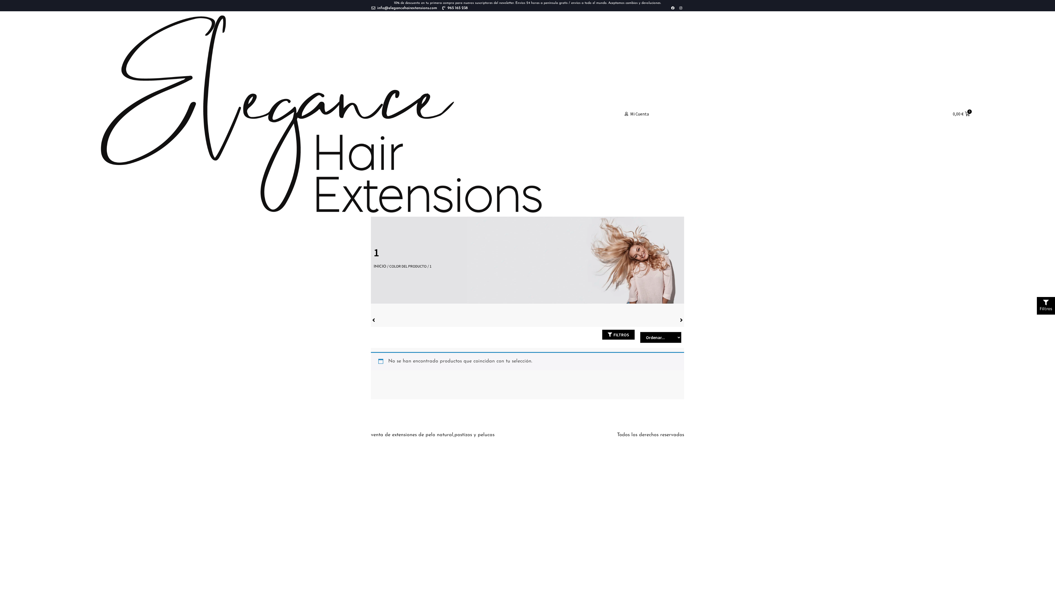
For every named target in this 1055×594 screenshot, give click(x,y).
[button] (618, 335)
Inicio (380, 267)
